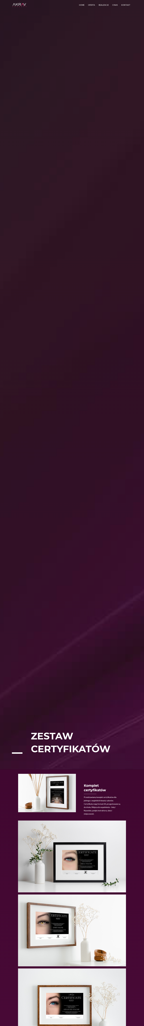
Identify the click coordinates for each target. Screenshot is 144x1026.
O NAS (115, 5)
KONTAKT (125, 5)
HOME (81, 5)
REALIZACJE (104, 5)
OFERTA (91, 5)
